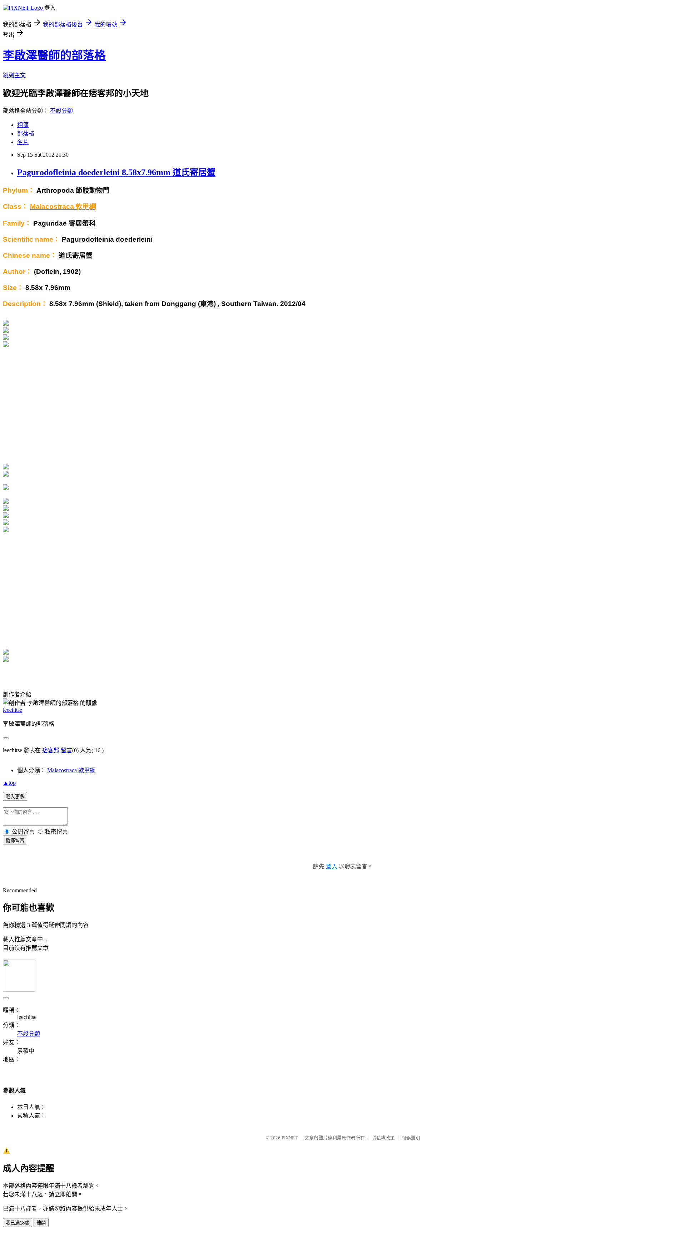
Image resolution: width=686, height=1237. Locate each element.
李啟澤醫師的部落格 (54, 55)
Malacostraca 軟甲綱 (71, 770)
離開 (41, 1223)
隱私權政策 (383, 1137)
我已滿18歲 (17, 1223)
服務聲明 (411, 1137)
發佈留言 (15, 840)
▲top (9, 783)
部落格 (25, 133)
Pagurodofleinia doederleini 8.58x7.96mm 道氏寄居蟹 (116, 172)
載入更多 (15, 796)
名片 (23, 142)
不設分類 (61, 111)
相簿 (23, 125)
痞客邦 (50, 750)
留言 (66, 750)
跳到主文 (14, 75)
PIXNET (290, 1137)
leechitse (12, 710)
